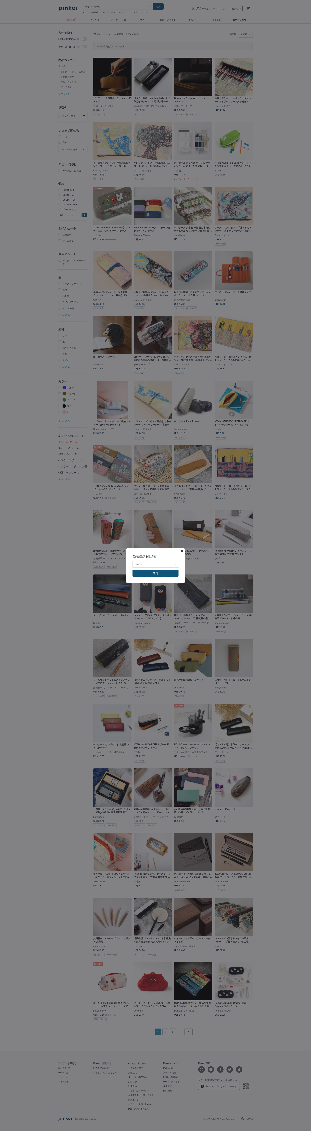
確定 (155, 573)
